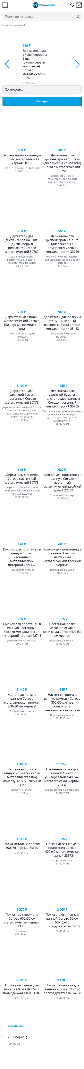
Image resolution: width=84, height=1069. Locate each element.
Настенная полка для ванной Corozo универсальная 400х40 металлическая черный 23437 (62, 777)
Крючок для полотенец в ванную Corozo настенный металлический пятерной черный (22, 557)
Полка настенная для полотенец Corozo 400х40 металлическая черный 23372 (62, 850)
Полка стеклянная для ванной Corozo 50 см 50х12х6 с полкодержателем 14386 (62, 920)
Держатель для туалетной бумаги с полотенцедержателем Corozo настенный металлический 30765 (62, 398)
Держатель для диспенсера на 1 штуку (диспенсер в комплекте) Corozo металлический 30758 (62, 163)
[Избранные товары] (72, 5)
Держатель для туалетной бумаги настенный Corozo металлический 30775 (21, 397)
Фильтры (42, 101)
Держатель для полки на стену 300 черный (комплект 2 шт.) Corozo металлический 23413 (62, 323)
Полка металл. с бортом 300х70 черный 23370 (22, 846)
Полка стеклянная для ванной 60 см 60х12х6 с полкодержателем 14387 (22, 989)
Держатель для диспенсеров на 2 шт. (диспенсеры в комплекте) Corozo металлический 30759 (62, 244)
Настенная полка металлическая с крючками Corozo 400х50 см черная (62, 630)
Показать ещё (14, 1026)
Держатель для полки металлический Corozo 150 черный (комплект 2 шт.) (22, 323)
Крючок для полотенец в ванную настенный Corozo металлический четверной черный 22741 (21, 630)
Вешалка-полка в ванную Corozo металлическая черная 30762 (22, 159)
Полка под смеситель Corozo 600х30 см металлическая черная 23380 (21, 920)
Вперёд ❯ (20, 1037)
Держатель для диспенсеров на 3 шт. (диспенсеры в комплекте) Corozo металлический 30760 (35, 64)
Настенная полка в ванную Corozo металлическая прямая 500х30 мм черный (22, 700)
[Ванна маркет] (44, 5)
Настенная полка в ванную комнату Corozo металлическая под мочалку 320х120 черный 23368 (22, 777)
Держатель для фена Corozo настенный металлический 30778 (21, 479)
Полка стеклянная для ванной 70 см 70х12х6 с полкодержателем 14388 (62, 989)
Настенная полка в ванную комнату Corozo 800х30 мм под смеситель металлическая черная (62, 702)
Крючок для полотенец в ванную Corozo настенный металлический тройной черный (62, 557)
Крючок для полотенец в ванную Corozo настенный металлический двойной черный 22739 (62, 482)
